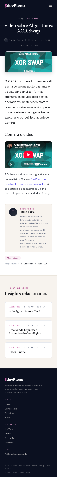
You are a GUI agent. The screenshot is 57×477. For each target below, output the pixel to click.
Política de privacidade (16, 454)
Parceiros (9, 413)
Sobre (8, 417)
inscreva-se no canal (30, 184)
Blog (21, 19)
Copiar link (41, 264)
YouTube (9, 429)
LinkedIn (28, 264)
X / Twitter (10, 437)
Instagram (9, 442)
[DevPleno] (15, 6)
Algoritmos (32, 19)
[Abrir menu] (50, 5)
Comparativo (11, 408)
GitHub (8, 433)
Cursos (8, 404)
